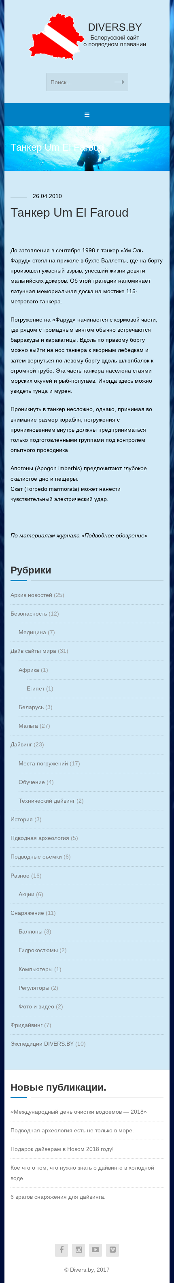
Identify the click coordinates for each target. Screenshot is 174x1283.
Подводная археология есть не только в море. (72, 1130)
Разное (20, 875)
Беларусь (31, 707)
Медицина (32, 632)
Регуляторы (34, 988)
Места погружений (43, 763)
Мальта (28, 725)
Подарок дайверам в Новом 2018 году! (62, 1149)
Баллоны (30, 931)
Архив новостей (31, 595)
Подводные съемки (36, 856)
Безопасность (29, 613)
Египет (36, 688)
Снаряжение (27, 913)
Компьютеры (36, 969)
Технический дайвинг (47, 800)
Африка (29, 670)
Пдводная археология (40, 838)
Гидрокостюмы (38, 950)
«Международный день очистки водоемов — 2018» (79, 1111)
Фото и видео (36, 1006)
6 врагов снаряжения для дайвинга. (58, 1196)
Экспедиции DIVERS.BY (42, 1043)
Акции (26, 894)
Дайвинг (21, 744)
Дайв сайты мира (33, 651)
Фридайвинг (26, 1025)
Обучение (32, 782)
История (22, 819)
